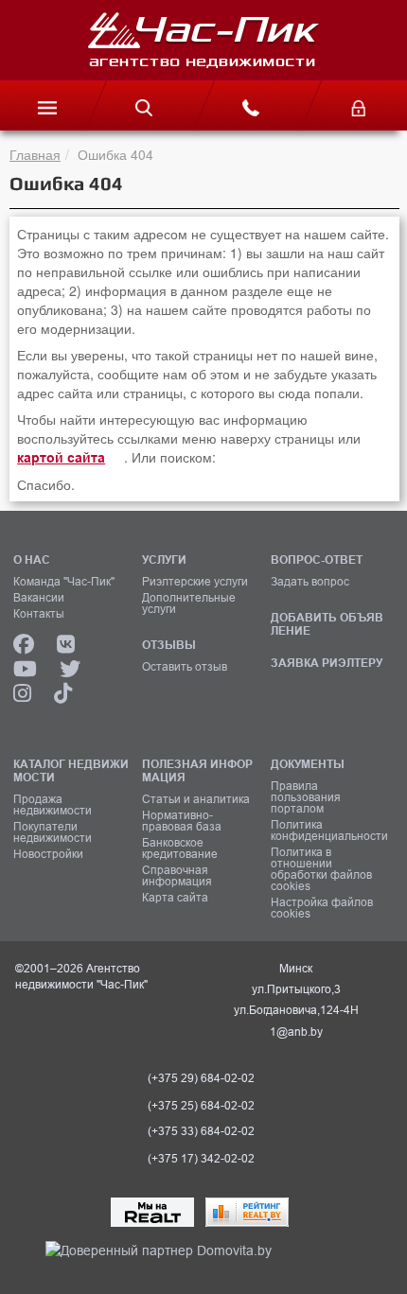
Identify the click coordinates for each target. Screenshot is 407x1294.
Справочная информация (177, 876)
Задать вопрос (310, 581)
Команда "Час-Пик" (64, 581)
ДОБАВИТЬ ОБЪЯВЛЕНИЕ (327, 624)
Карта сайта (175, 897)
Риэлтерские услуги (195, 581)
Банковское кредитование (180, 848)
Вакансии (38, 597)
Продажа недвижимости (52, 805)
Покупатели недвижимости (52, 832)
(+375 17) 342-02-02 (201, 1158)
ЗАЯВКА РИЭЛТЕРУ (326, 663)
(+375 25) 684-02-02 (201, 1105)
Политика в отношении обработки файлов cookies (321, 869)
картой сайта (61, 457)
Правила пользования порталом (306, 797)
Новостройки (48, 854)
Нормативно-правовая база (181, 821)
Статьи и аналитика (196, 799)
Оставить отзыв (184, 667)
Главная (35, 154)
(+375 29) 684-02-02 (201, 1078)
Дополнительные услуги (189, 603)
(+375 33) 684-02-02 (201, 1131)
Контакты (38, 614)
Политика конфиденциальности (328, 830)
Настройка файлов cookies (322, 908)
